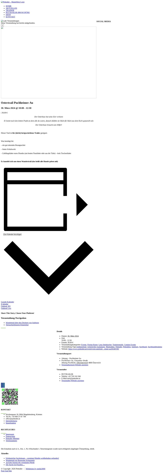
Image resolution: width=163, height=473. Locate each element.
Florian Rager (92, 345)
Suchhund (143, 347)
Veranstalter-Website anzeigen (72, 381)
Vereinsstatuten (11, 441)
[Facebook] (2, 386)
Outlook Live (6, 308)
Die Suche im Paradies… (15, 465)
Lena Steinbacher (105, 345)
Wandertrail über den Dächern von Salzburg (22, 323)
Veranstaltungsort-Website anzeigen (74, 365)
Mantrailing (110, 347)
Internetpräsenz (11, 421)
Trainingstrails (118, 345)
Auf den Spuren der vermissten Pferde (20, 463)
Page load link (6, 471)
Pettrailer (119, 347)
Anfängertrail (81, 347)
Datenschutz (10, 436)
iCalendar (4, 304)
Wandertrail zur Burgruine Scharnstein (20, 460)
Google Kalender (7, 302)
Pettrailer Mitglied (12, 439)
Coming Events (130, 345)
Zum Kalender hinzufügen (12, 234)
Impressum (10, 434)
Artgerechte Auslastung (96, 347)
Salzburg (135, 347)
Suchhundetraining (155, 347)
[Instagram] (4, 386)
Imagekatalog (11, 423)
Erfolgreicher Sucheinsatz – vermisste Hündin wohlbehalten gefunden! (32, 458)
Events (83, 345)
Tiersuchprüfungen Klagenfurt (17, 325)
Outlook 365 (6, 306)
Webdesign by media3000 (35, 469)
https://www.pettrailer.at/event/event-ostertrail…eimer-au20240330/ (93, 349)
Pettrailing (127, 347)
